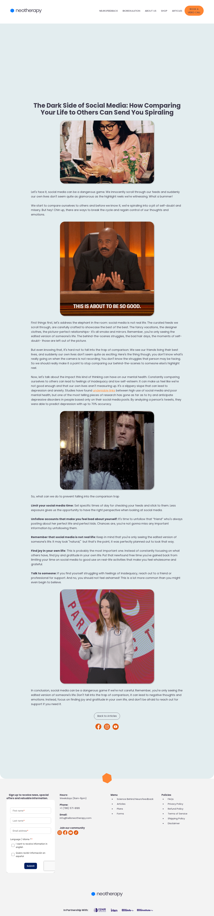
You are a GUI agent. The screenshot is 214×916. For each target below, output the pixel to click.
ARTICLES (177, 10)
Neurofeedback (108, 10)
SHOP (164, 10)
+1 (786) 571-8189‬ (70, 808)
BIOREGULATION (131, 10)
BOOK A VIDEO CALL (194, 10)
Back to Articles (107, 716)
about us (150, 10)
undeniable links (104, 390)
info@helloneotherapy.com (75, 818)
